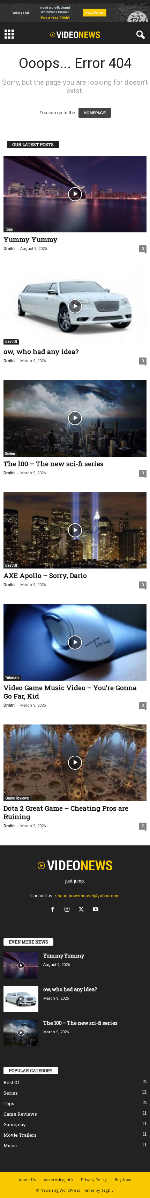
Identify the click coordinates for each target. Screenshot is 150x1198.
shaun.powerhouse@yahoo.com (87, 895)
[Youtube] (96, 910)
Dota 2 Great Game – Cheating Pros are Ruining (65, 812)
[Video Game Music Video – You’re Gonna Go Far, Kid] (75, 642)
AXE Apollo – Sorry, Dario (45, 575)
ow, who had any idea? (40, 351)
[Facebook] (54, 910)
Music (10, 1145)
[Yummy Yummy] (75, 194)
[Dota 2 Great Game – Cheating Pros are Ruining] (75, 762)
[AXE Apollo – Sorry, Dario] (75, 530)
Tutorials (12, 678)
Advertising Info (58, 1179)
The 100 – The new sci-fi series (53, 463)
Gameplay (14, 1124)
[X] (83, 910)
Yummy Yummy (30, 239)
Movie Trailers (20, 1135)
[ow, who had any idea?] (75, 306)
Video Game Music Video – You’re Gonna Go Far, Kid (70, 691)
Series (10, 454)
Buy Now (123, 1179)
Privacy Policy (94, 1179)
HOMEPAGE (95, 113)
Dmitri (9, 248)
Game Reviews (17, 798)
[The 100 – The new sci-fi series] (75, 418)
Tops (9, 229)
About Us (27, 1179)
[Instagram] (68, 910)
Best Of (11, 341)
